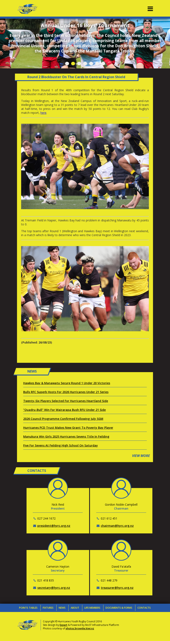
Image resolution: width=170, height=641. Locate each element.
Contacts (144, 607)
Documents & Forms (119, 607)
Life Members (92, 607)
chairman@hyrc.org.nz (117, 526)
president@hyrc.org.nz (53, 526)
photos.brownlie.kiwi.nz (80, 628)
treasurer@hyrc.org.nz (117, 588)
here (43, 113)
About (75, 607)
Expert (63, 625)
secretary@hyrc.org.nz (53, 588)
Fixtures (48, 607)
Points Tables (28, 607)
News (62, 607)
